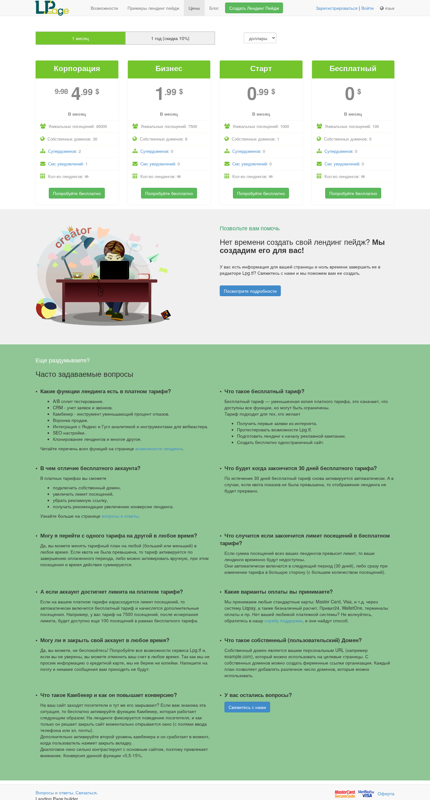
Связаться (86, 792)
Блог (214, 8)
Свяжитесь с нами (247, 707)
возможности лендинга (159, 448)
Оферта (386, 793)
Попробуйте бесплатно (77, 193)
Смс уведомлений (65, 164)
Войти (367, 8)
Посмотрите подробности (250, 291)
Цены (194, 8)
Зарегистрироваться (337, 8)
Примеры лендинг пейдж (153, 8)
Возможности (104, 8)
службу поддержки (283, 620)
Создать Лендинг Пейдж (254, 8)
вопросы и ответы (120, 516)
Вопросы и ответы (54, 792)
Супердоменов (62, 151)
